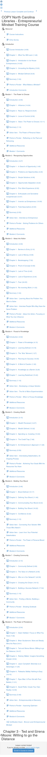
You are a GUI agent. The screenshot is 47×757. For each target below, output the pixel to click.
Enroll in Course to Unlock (23, 750)
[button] (1, 2)
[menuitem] (1, 5)
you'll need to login (32, 747)
